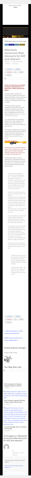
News (17, 44)
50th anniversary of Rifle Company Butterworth (13, 332)
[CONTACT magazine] (4, 28)
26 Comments (15, 63)
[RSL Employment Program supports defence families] (15, 370)
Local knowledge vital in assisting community (15, 428)
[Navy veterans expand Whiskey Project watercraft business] (15, 391)
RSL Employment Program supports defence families (13, 385)
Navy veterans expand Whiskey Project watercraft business (14, 401)
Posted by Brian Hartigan (17, 61)
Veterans (22, 44)
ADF (6, 44)
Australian (11, 44)
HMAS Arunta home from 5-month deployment (13, 339)
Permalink (14, 455)
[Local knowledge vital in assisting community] (15, 408)
